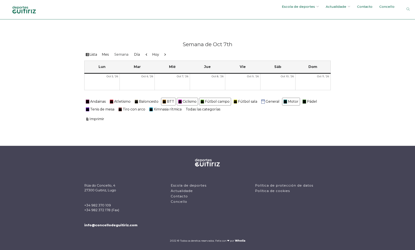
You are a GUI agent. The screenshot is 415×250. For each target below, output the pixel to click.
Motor (293, 101)
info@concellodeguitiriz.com (110, 225)
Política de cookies (272, 191)
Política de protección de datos (284, 185)
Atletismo (122, 101)
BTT (170, 101)
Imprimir (97, 119)
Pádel (312, 101)
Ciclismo (189, 101)
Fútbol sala (247, 101)
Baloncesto (148, 101)
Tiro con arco (134, 109)
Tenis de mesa (102, 109)
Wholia (240, 240)
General (272, 101)
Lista (93, 55)
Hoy (155, 54)
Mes (105, 54)
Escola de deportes (298, 7)
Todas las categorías (203, 109)
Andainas (98, 101)
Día (137, 54)
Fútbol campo (217, 101)
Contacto (364, 7)
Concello (386, 7)
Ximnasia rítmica (168, 109)
